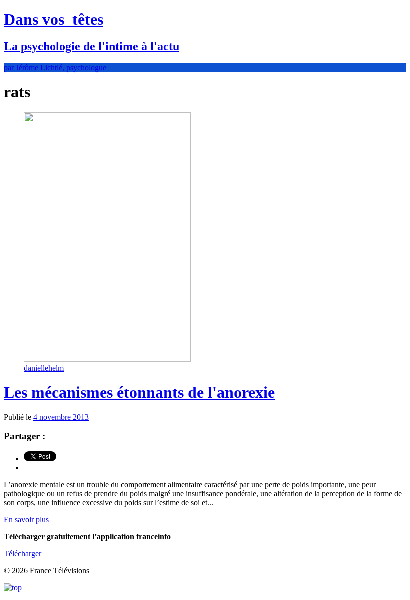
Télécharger (23, 553)
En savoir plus (26, 519)
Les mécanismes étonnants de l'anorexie (139, 392)
